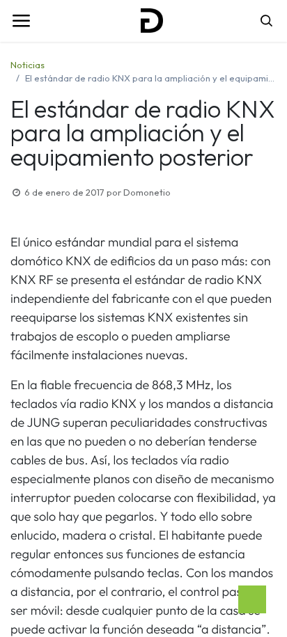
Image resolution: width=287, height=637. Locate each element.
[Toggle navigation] (20, 20)
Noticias (27, 64)
